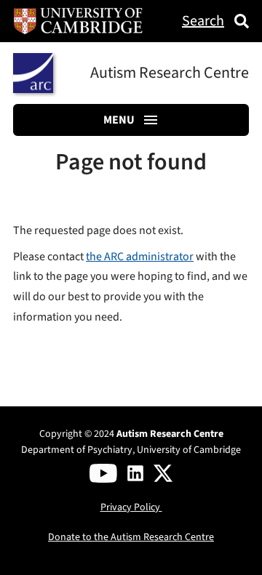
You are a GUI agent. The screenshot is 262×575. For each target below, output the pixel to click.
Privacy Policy (131, 507)
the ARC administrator (140, 256)
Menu (119, 120)
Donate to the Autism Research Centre (131, 537)
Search (203, 21)
